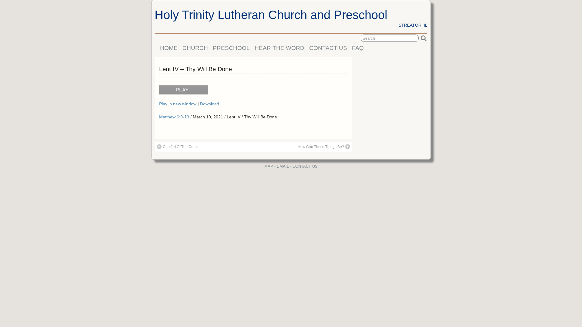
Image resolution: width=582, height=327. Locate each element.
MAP (268, 166)
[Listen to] (182, 92)
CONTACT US (328, 48)
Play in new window (178, 103)
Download (209, 103)
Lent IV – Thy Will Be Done (195, 69)
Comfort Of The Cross (180, 147)
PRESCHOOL (231, 48)
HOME (169, 48)
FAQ (358, 48)
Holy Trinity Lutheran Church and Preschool (271, 14)
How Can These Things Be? (321, 147)
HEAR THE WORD (279, 48)
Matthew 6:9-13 (174, 116)
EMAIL (283, 166)
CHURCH (195, 48)
